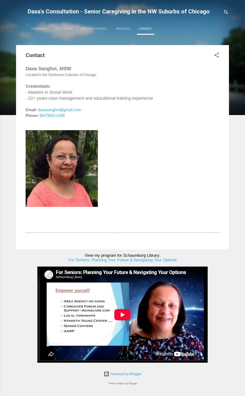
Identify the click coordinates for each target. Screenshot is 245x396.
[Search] (226, 13)
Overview (39, 28)
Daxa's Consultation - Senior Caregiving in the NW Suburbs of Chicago (119, 11)
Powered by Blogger (125, 374)
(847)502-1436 (52, 116)
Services (123, 28)
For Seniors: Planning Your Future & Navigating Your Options (122, 260)
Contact (145, 28)
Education (63, 28)
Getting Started (94, 28)
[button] (216, 56)
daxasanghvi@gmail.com (59, 110)
